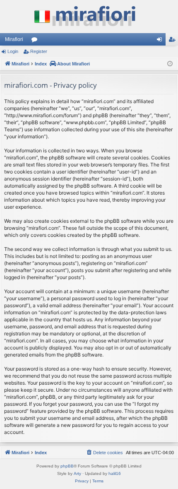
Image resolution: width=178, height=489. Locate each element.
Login (12, 51)
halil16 (114, 473)
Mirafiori (14, 39)
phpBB (67, 466)
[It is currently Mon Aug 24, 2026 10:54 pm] (170, 64)
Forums (36, 41)
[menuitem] (104, 452)
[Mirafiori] (89, 16)
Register (38, 51)
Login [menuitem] (161, 41)
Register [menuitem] (173, 41)
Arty (77, 473)
